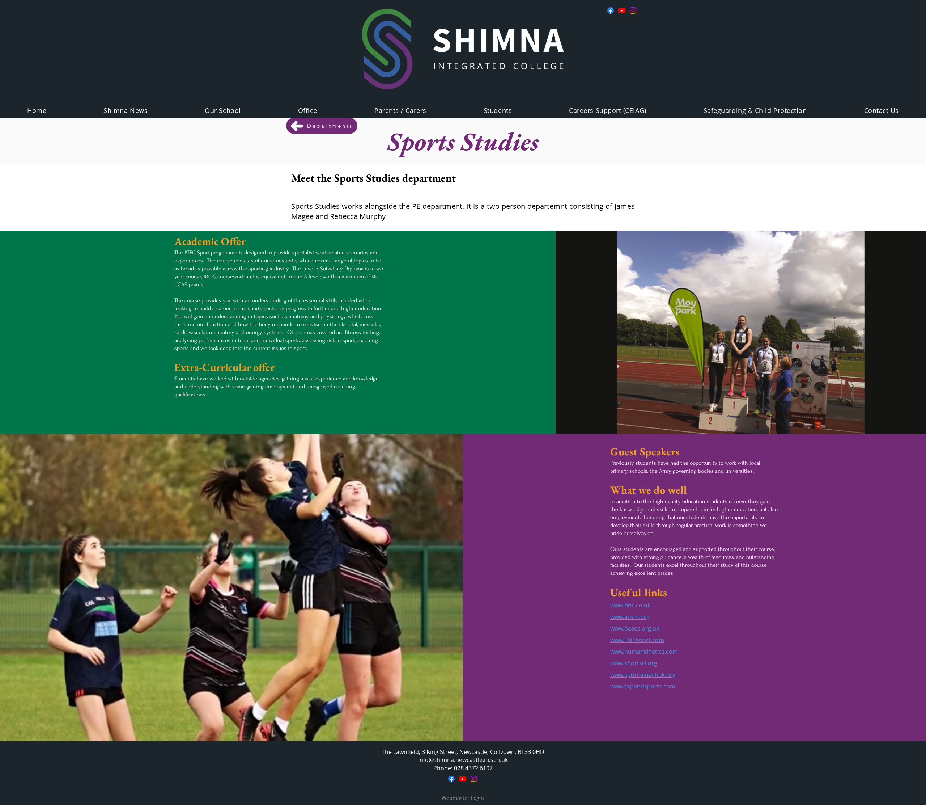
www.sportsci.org (633, 663)
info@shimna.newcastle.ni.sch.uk (463, 760)
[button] (223, 110)
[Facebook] (610, 10)
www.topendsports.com (642, 686)
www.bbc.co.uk (630, 605)
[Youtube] (621, 10)
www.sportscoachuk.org (643, 675)
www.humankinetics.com (644, 652)
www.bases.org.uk (634, 628)
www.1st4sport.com (637, 640)
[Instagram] (633, 10)
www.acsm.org (630, 617)
